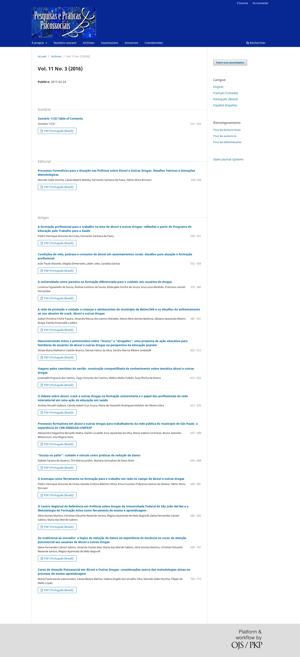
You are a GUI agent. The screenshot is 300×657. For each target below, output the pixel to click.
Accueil (42, 56)
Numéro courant (65, 43)
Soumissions (109, 43)
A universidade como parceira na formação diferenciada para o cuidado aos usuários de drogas (105, 282)
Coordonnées (154, 43)
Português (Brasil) (225, 99)
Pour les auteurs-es (225, 136)
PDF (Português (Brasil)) (58, 131)
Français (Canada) (225, 93)
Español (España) (225, 105)
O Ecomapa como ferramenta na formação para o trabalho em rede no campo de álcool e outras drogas (111, 479)
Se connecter (260, 3)
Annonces (131, 43)
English (218, 87)
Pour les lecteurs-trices (227, 130)
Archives (88, 43)
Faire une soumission (230, 62)
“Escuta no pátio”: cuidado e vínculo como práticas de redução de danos (89, 455)
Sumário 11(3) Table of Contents (60, 118)
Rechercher (257, 43)
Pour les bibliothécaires (227, 142)
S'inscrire (242, 3)
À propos (38, 43)
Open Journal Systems (228, 159)
